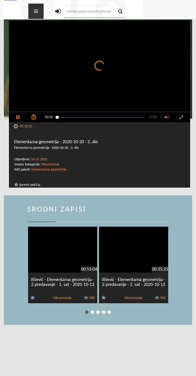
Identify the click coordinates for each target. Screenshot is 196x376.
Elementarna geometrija (49, 170)
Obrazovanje (50, 164)
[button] (18, 117)
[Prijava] (58, 12)
